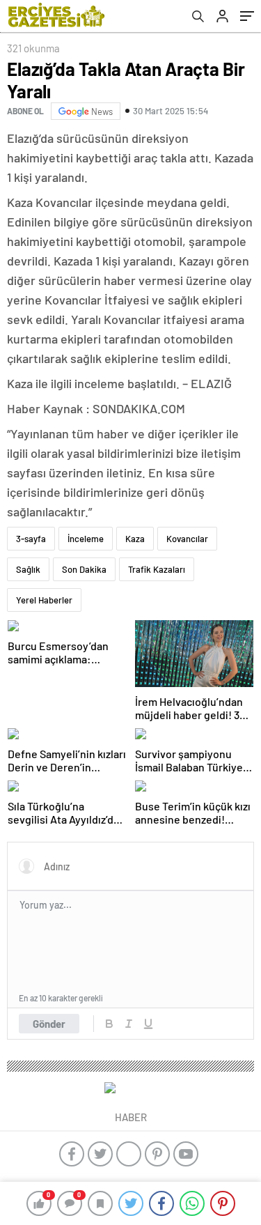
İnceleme (86, 538)
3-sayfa (31, 538)
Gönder (49, 1023)
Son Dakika (84, 569)
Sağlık (28, 569)
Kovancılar (187, 538)
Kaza (135, 538)
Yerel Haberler (44, 600)
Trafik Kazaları (156, 569)
